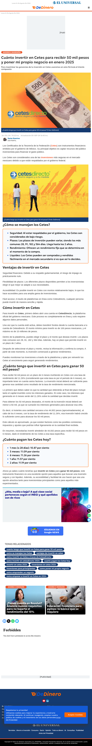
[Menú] (89, 7)
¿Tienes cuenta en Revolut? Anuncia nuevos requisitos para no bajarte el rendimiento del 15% (24, 607)
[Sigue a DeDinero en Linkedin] (47, 700)
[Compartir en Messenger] (89, 520)
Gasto (42, 730)
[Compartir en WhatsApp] (89, 515)
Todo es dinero (57, 730)
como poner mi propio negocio (54, 568)
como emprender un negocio (20, 572)
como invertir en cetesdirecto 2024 (23, 561)
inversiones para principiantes (21, 568)
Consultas (71, 730)
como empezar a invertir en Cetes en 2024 (26, 576)
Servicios (12, 730)
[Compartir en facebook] (89, 506)
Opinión (48, 730)
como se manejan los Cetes (19, 553)
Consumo (35, 730)
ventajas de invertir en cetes (50, 553)
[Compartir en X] (89, 511)
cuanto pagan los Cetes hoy (57, 561)
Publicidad (80, 730)
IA (65, 730)
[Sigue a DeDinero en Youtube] (43, 700)
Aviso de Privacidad (46, 733)
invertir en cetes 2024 (17, 564)
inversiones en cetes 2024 (44, 564)
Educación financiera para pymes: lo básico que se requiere (64, 608)
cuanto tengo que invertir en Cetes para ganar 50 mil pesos (34, 549)
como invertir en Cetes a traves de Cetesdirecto (29, 557)
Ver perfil (12, 140)
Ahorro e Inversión (16, 587)
